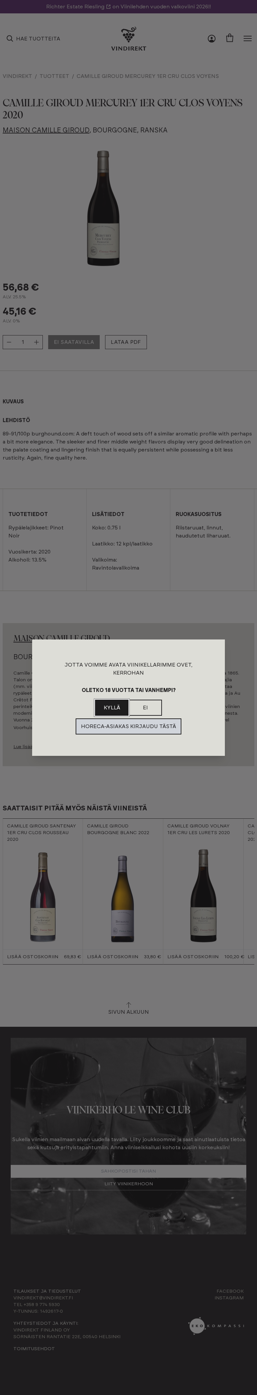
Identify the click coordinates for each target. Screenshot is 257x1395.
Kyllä (112, 707)
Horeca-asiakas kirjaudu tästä (128, 726)
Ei (145, 707)
